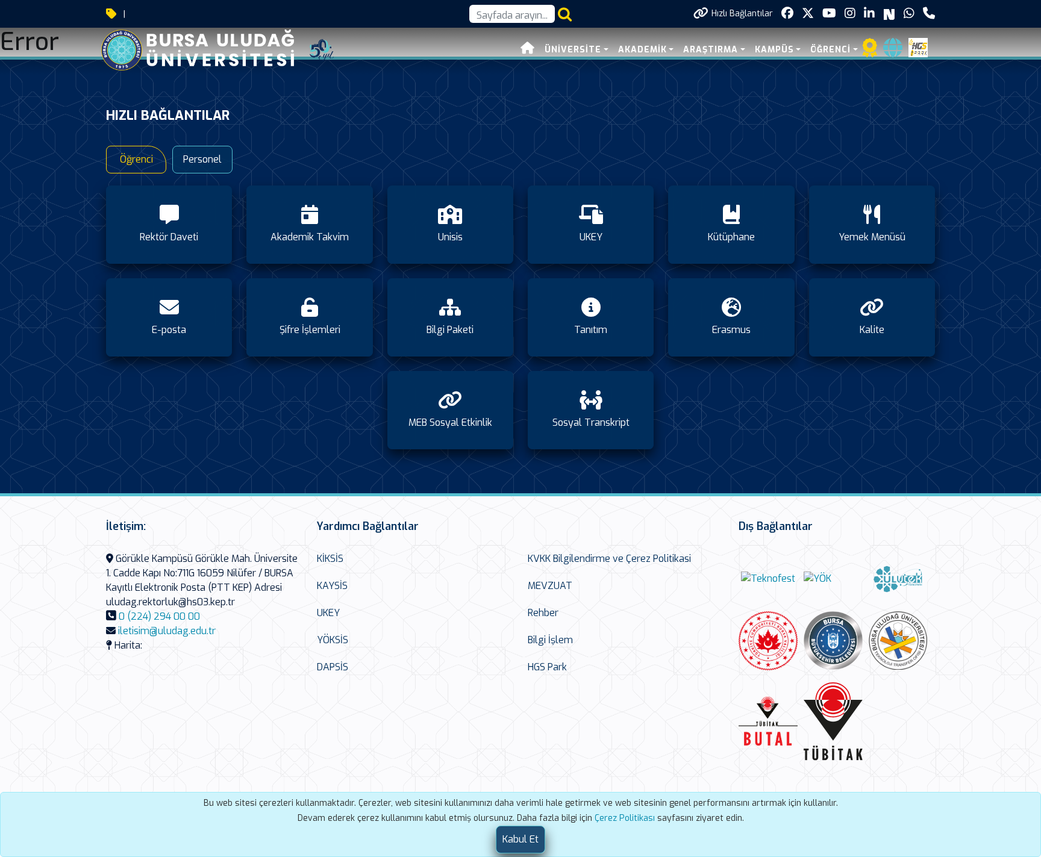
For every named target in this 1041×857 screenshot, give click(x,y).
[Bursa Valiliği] (768, 640)
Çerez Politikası (625, 818)
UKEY (328, 612)
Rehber (543, 612)
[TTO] (898, 640)
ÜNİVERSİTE (573, 49)
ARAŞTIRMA (710, 49)
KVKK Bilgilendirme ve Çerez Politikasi (609, 558)
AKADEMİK (642, 49)
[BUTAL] (768, 721)
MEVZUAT (550, 585)
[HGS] (918, 46)
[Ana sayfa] (528, 49)
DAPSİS (332, 667)
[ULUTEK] (898, 578)
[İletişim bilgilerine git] (929, 13)
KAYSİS (332, 585)
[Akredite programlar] (870, 51)
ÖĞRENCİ (830, 49)
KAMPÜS (774, 49)
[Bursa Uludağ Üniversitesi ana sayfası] (206, 49)
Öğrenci (136, 159)
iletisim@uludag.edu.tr (167, 631)
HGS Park (547, 667)
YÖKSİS (332, 640)
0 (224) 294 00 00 (159, 616)
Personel (202, 159)
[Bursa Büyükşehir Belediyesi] (833, 640)
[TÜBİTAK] (833, 721)
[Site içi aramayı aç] (565, 14)
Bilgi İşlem (550, 640)
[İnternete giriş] (892, 51)
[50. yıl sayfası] (322, 49)
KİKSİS (330, 558)
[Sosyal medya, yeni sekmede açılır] (787, 13)
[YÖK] (817, 578)
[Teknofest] (768, 578)
